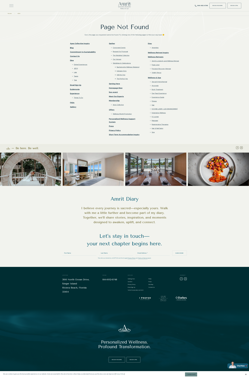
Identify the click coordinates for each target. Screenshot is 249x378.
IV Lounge (155, 117)
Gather (112, 43)
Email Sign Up (75, 85)
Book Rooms (218, 5)
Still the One (121, 75)
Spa (153, 132)
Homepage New (115, 88)
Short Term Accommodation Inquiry (124, 134)
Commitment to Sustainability (83, 52)
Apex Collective (118, 105)
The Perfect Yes (122, 79)
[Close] (246, 374)
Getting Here (114, 84)
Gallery (73, 107)
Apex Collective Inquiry (80, 43)
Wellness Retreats (155, 57)
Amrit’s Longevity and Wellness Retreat (165, 61)
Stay (150, 43)
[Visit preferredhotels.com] (163, 298)
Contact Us (75, 56)
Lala (75, 72)
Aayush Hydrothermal (159, 82)
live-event (113, 92)
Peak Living (155, 65)
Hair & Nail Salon (157, 128)
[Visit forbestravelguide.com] (181, 298)
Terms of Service (143, 258)
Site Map (150, 284)
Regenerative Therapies (160, 124)
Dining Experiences (80, 65)
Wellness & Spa (154, 78)
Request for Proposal (120, 52)
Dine (72, 60)
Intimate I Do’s (121, 71)
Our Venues (117, 59)
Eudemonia (75, 89)
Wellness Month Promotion (122, 114)
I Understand (191, 374)
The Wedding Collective (121, 55)
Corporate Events (119, 48)
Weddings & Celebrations (122, 63)
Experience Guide (158, 97)
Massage (155, 121)
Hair (153, 105)
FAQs (72, 102)
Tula (75, 80)
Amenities (155, 48)
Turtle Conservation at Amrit (135, 290)
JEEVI (76, 68)
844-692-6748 (202, 6)
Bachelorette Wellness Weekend (128, 67)
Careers (130, 281)
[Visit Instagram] (241, 147)
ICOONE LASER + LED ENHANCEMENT (165, 109)
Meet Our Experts (116, 96)
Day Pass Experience (159, 93)
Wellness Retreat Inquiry (158, 52)
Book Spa (234, 5)
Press (111, 126)
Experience (74, 93)
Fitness (154, 101)
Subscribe (179, 253)
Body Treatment (157, 89)
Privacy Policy (115, 130)
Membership (114, 100)
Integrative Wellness (159, 113)
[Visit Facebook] (237, 147)
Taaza (76, 76)
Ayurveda (155, 86)
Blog (72, 48)
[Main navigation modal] (11, 5)
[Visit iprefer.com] (145, 298)
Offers (111, 110)
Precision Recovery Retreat (161, 69)
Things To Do (78, 98)
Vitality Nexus (156, 73)
